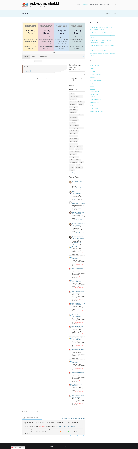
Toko (81, 162)
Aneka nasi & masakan (75, 96)
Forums (26, 56)
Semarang (72, 112)
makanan (72, 101)
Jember (80, 104)
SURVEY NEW (94, 5)
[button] (53, 52)
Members (34, 56)
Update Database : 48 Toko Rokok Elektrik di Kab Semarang (100, 41)
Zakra (78, 446)
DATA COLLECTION (96, 80)
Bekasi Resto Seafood (78, 246)
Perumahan (78, 151)
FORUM (85, 5)
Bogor (71, 159)
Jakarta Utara (73, 136)
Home (92, 86)
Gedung (79, 146)
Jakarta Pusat (73, 141)
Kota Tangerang (74, 125)
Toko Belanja (73, 109)
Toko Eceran (73, 115)
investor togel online (79, 232)
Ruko (71, 149)
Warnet (71, 164)
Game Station (73, 162)
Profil (93, 96)
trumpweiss (41, 426)
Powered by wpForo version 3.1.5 (77, 435)
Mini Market (79, 167)
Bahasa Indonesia (18, 447)
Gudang (72, 146)
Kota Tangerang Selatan (76, 128)
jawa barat (72, 104)
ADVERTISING (104, 5)
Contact (92, 77)
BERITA (92, 71)
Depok (77, 159)
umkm (71, 93)
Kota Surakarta (73, 120)
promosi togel (77, 208)
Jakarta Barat (73, 143)
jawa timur (72, 99)
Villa (71, 151)
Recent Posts (43, 56)
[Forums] (24, 60)
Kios (78, 164)
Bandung (80, 101)
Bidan (71, 167)
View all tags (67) (73, 173)
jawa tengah (73, 107)
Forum (92, 83)
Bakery (92, 68)
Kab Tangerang (73, 130)
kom (75, 199)
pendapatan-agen (78, 219)
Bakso (71, 170)
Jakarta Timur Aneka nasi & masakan (66, 426)
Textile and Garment (96, 111)
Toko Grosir (73, 154)
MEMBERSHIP (94, 102)
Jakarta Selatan (73, 138)
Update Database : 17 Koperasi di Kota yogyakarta (102, 47)
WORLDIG (78, 5)
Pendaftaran (95, 91)
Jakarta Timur (73, 133)
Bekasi (80, 115)
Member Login (94, 94)
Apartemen (78, 149)
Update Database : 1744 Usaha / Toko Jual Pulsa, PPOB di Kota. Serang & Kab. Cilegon (102, 35)
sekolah (72, 122)
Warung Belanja (74, 157)
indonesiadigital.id (78, 252)
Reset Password (96, 99)
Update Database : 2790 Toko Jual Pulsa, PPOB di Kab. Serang (101, 29)
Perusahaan (73, 117)
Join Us (92, 89)
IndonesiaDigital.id (44, 4)
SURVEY (92, 105)
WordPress (86, 446)
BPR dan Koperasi (95, 74)
